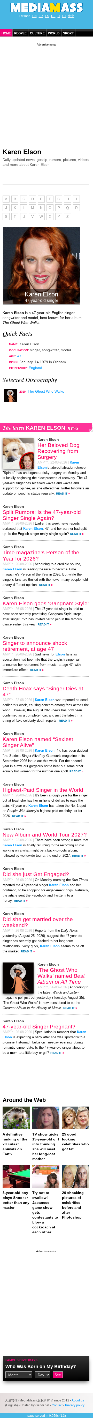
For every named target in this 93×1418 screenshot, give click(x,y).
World (54, 33)
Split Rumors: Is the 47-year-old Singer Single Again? (42, 515)
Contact (57, 1405)
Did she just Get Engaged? (36, 874)
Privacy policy (74, 1405)
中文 (71, 16)
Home (6, 33)
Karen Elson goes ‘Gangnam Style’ (46, 603)
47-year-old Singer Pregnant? (39, 1026)
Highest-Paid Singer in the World (43, 790)
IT (59, 16)
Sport (68, 33)
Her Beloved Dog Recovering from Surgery (58, 451)
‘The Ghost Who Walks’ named (61, 976)
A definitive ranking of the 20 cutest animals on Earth (15, 1144)
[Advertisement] (46, 93)
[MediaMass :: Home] (46, 7)
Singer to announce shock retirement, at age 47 (35, 646)
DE (53, 16)
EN (34, 16)
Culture (37, 33)
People (20, 33)
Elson (60, 654)
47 (19, 356)
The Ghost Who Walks (46, 391)
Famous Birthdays (21, 1360)
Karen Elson (22, 152)
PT (64, 16)
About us (78, 1400)
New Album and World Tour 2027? (45, 835)
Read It (61, 493)
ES (47, 16)
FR (41, 16)
